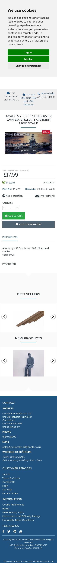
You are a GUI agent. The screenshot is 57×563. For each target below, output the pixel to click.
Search (6, 474)
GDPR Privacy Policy (13, 512)
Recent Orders (10, 493)
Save (47, 132)
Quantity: (7, 202)
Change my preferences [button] (28, 65)
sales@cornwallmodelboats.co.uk (21, 447)
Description (10, 237)
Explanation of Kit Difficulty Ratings (21, 516)
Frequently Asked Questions (18, 520)
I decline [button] (28, 59)
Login (5, 485)
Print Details (9, 264)
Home (5, 508)
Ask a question (14, 195)
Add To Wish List (29, 224)
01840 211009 (9, 436)
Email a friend (47, 195)
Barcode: (30, 189)
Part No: (7, 189)
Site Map (7, 489)
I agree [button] (28, 52)
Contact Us (8, 482)
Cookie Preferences (13, 504)
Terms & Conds (11, 478)
